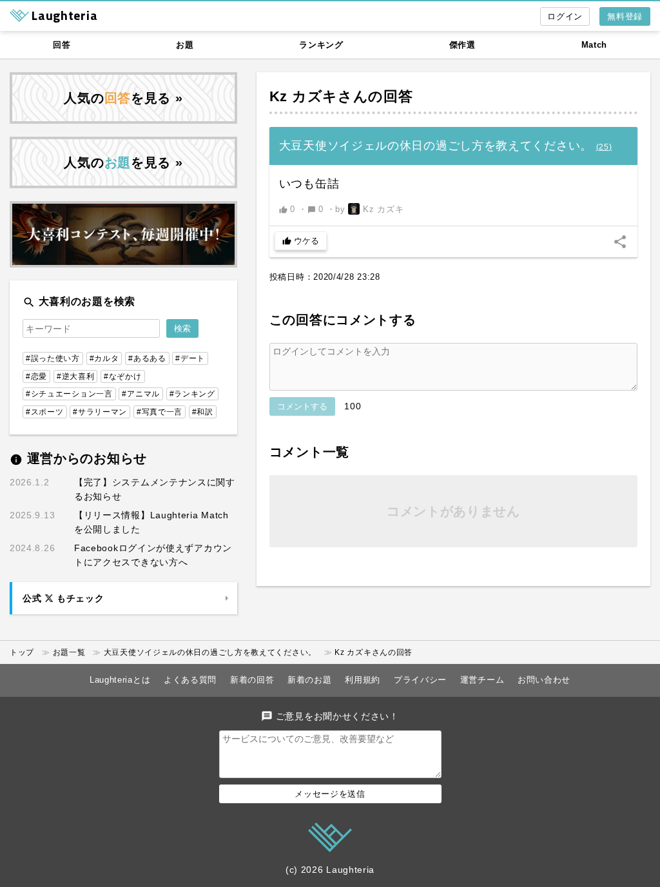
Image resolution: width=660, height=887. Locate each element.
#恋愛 (36, 376)
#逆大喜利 (76, 376)
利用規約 (362, 680)
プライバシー (420, 680)
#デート (190, 358)
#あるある (147, 358)
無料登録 (625, 16)
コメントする (302, 406)
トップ (22, 652)
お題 (184, 45)
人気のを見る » (123, 98)
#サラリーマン (100, 411)
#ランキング (192, 393)
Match (594, 45)
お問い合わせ (544, 680)
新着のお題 (309, 680)
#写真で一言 (159, 411)
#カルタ (104, 358)
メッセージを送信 (330, 794)
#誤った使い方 (53, 358)
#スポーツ (45, 411)
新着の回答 (252, 680)
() (604, 146)
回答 (61, 45)
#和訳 (202, 411)
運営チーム (482, 680)
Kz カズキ (303, 96)
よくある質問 (190, 680)
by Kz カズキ (369, 209)
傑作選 (462, 45)
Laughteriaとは (120, 680)
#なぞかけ (123, 376)
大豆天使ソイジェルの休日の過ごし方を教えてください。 (210, 652)
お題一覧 (69, 652)
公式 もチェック (63, 598)
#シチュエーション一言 (69, 393)
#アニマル (141, 393)
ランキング (321, 45)
